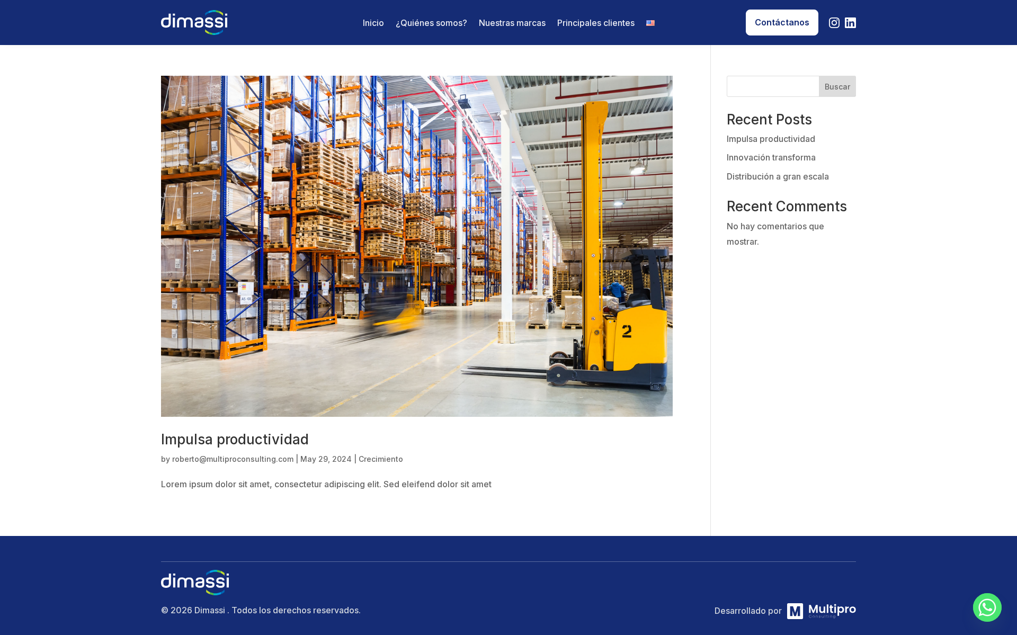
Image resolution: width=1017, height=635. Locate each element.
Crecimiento (381, 458)
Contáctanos (782, 22)
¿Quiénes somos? (431, 23)
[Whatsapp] (987, 607)
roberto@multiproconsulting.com (232, 458)
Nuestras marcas (512, 23)
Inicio (373, 23)
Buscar (837, 86)
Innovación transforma (771, 157)
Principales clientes (596, 23)
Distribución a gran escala (778, 176)
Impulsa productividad (235, 439)
